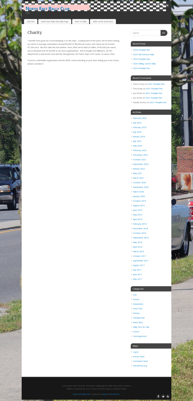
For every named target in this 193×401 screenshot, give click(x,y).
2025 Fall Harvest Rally (143, 54)
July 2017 (137, 269)
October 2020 (139, 182)
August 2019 (139, 205)
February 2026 (140, 118)
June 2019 (137, 210)
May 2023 (137, 145)
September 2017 (141, 260)
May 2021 (137, 173)
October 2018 (139, 233)
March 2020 (138, 191)
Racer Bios (138, 322)
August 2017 (139, 265)
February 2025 (140, 127)
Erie (135, 294)
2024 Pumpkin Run (141, 68)
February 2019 (140, 224)
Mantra (105, 394)
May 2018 (137, 242)
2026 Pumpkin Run (141, 49)
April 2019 (137, 219)
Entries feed (138, 356)
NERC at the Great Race (103, 21)
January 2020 (139, 196)
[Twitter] (163, 5)
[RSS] (167, 5)
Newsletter (138, 304)
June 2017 (137, 274)
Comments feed (140, 361)
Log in (136, 352)
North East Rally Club (47, 8)
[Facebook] (158, 5)
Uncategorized (140, 336)
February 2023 (140, 150)
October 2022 (139, 159)
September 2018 (141, 237)
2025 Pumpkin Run (141, 59)
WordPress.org (140, 365)
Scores (136, 331)
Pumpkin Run (139, 317)
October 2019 (139, 201)
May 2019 (137, 214)
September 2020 (141, 187)
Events (136, 299)
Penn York (137, 308)
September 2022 (141, 164)
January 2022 (139, 168)
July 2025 (137, 122)
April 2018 (137, 246)
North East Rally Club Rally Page (54, 21)
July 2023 (137, 141)
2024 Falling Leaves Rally (144, 63)
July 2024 (137, 132)
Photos (136, 313)
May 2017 (137, 279)
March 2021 (138, 178)
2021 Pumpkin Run (156, 84)
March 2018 (138, 251)
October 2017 (139, 256)
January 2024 (139, 136)
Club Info (31, 21)
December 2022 (140, 155)
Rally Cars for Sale (141, 327)
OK (163, 33)
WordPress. (115, 394)
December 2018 (140, 228)
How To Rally (80, 21)
